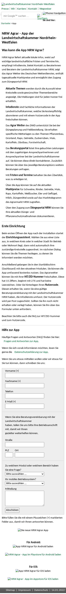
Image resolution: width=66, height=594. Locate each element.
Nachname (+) (13, 381)
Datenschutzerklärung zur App (31, 352)
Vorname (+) (12, 371)
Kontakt (32, 9)
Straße (8, 440)
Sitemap (10, 590)
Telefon (9, 391)
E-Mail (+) (10, 401)
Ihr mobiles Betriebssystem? (20, 479)
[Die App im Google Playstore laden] (33, 554)
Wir (13, 9)
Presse (5, 9)
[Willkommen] (27, 4)
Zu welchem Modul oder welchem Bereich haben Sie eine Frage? (31, 467)
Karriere (21, 9)
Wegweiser (45, 9)
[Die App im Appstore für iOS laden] (33, 579)
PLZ (7, 450)
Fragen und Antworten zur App (21, 341)
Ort (17, 450)
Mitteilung (10, 489)
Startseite (5, 23)
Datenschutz (41, 590)
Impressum (24, 590)
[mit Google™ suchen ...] (39, 17)
